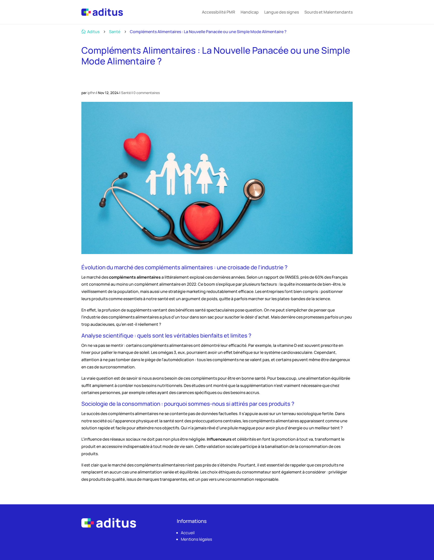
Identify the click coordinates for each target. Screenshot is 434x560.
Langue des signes (281, 12)
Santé (114, 31)
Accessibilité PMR (218, 12)
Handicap (250, 12)
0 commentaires (146, 92)
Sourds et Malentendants (328, 12)
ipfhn (91, 92)
